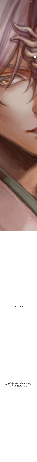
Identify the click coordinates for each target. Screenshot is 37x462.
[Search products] (35, 57)
